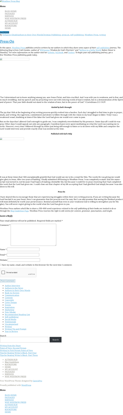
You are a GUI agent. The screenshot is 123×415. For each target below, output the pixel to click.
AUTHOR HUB (11, 21)
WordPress (26, 385)
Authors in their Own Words (30, 35)
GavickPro (37, 381)
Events (8, 305)
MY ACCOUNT (11, 23)
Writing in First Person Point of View (16, 350)
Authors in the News (14, 288)
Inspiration (10, 307)
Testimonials (10, 322)
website (51, 52)
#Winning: (45, 50)
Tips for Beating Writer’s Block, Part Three (19, 355)
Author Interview (12, 285)
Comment (5, 225)
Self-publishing (11, 317)
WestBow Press (91, 35)
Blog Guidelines (12, 362)
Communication (12, 295)
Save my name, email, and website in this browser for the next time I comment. (37, 265)
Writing (8, 326)
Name (3, 249)
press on (65, 35)
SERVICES (9, 16)
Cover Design (11, 302)
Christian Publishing (52, 35)
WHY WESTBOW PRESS (15, 18)
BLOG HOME (11, 11)
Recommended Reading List (17, 314)
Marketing (9, 309)
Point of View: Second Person (13, 348)
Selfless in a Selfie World (90, 50)
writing (102, 35)
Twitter (71, 52)
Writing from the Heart (10, 345)
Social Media (10, 319)
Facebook (59, 52)
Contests (9, 297)
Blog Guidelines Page (19, 211)
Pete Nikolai (10, 312)
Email (3, 254)
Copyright (9, 300)
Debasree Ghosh (10, 35)
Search (3, 335)
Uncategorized (11, 324)
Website (3, 260)
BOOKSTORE (11, 25)
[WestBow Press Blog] (10, 1)
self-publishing (77, 35)
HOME (8, 28)
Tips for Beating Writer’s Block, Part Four (18, 353)
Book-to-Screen (12, 293)
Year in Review (11, 331)
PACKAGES (10, 13)
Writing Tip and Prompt (15, 329)
